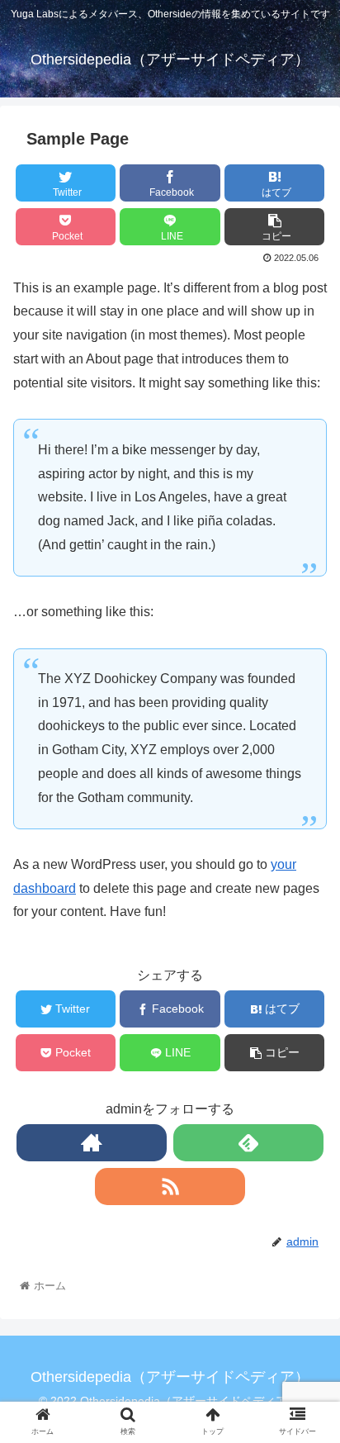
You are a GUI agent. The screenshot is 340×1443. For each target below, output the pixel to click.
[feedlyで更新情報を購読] (248, 1142)
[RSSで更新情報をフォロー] (170, 1186)
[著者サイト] (92, 1142)
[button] (305, 1361)
